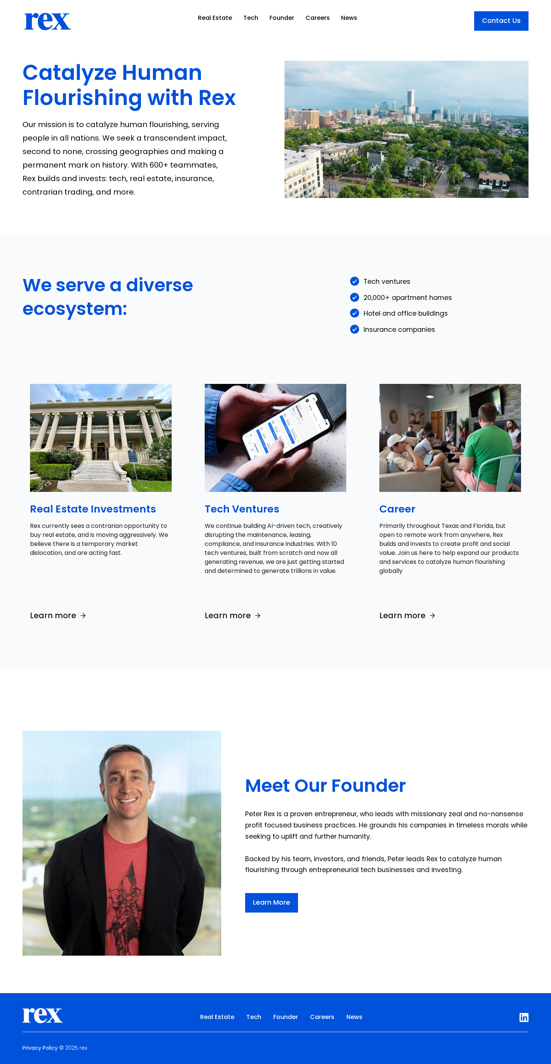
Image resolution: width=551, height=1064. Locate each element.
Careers (317, 17)
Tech (250, 17)
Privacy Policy (40, 1048)
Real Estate (215, 17)
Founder (282, 17)
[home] (47, 18)
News (349, 17)
